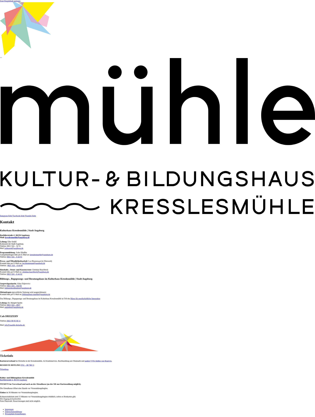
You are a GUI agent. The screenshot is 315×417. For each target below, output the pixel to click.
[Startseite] (157, 214)
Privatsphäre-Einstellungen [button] (15, 414)
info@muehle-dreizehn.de (15, 325)
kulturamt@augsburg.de (14, 248)
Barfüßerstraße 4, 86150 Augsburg (13, 380)
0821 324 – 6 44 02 (14, 274)
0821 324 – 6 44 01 (14, 257)
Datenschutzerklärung (13, 412)
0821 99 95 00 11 (13, 321)
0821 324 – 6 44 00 (15, 265)
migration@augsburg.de (14, 307)
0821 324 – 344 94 (14, 286)
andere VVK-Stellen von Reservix (98, 361)
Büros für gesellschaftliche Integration (85, 299)
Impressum (9, 409)
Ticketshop (4, 369)
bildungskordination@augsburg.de (18, 288)
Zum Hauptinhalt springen (10, 1)
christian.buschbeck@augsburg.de (35, 272)
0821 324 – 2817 (13, 305)
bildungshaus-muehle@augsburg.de (36, 294)
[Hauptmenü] (1, 57)
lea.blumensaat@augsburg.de (33, 263)
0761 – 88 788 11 (27, 365)
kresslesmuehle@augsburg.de (17, 237)
